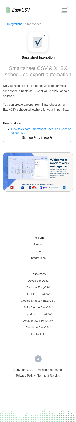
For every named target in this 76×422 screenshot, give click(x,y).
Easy (21, 10)
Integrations (38, 257)
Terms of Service (48, 375)
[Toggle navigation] (64, 10)
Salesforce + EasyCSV (38, 307)
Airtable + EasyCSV (38, 327)
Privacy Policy (25, 375)
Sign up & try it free (36, 137)
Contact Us (38, 334)
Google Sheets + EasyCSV (38, 300)
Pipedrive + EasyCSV (38, 314)
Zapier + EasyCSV (38, 287)
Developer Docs (38, 280)
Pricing (38, 251)
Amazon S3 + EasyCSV (38, 320)
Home (38, 244)
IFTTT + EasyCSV (38, 294)
